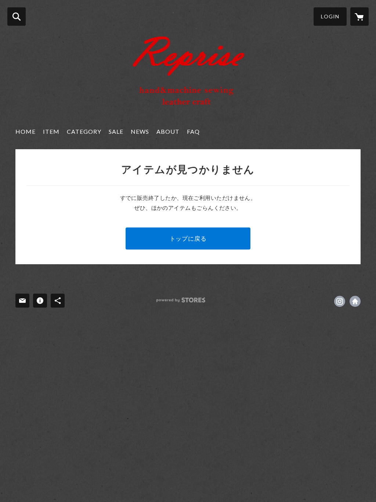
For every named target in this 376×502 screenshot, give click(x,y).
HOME (25, 131)
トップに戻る (188, 238)
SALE (116, 131)
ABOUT (168, 131)
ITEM (51, 131)
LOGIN (330, 16)
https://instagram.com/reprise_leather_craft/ (339, 301)
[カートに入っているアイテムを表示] (359, 16)
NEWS (140, 131)
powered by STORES (181, 300)
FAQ (193, 131)
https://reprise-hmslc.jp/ (355, 301)
